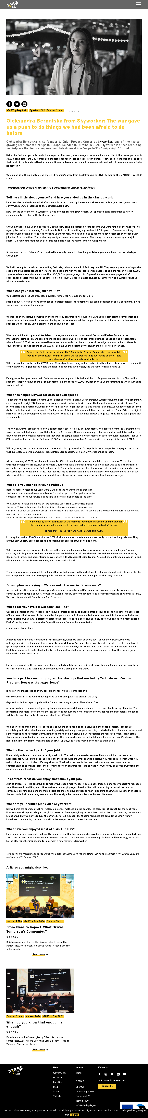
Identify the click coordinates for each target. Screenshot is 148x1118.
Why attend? (59, 1073)
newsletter (26, 854)
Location (57, 1082)
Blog (55, 1087)
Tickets (57, 1096)
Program (57, 1077)
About (56, 1091)
